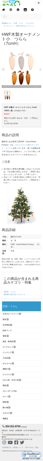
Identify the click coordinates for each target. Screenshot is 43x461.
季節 (4, 385)
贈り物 (5, 408)
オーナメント (8, 26)
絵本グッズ (7, 330)
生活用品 (6, 325)
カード (5, 397)
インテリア (7, 352)
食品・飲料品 (8, 341)
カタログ (6, 413)
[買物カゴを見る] (38, 3)
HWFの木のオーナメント (25, 26)
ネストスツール (21, 145)
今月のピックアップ (11, 314)
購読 (36, 447)
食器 (4, 336)
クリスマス (30, 23)
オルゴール (7, 363)
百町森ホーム (6, 23)
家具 (4, 319)
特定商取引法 (6, 447)
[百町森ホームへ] (3, 9)
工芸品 (5, 358)
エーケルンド (8, 347)
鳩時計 (5, 369)
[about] (25, 10)
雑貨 (4, 402)
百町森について (18, 447)
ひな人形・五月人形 (11, 380)
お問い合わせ (29, 447)
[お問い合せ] (32, 9)
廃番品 (5, 419)
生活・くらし (19, 23)
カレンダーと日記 (10, 391)
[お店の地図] (10, 9)
